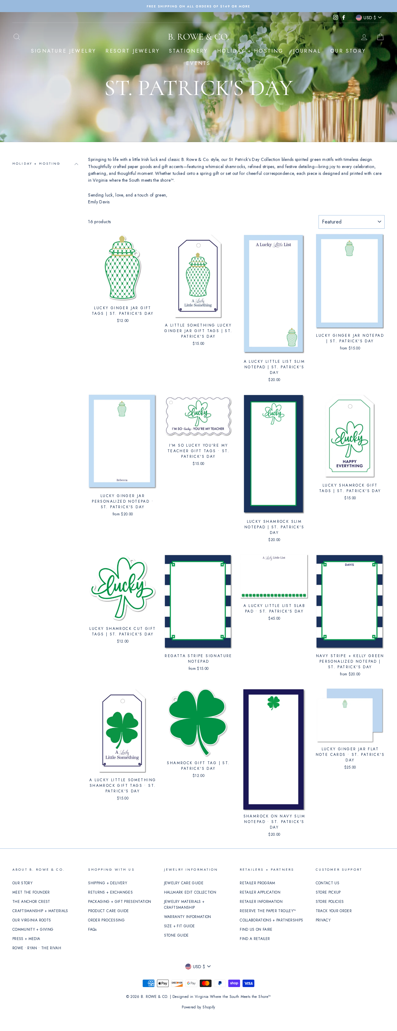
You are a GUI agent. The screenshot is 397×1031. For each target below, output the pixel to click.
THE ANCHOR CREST (31, 901)
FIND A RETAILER (255, 938)
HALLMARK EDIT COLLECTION (190, 892)
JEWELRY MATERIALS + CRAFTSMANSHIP (184, 904)
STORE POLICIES (330, 901)
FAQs (92, 929)
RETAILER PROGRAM (257, 883)
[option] (198, 6)
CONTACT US (328, 883)
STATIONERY (188, 50)
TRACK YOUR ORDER (334, 910)
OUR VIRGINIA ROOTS (31, 920)
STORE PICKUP (328, 892)
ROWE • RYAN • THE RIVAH (36, 948)
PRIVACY (323, 920)
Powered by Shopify (198, 1007)
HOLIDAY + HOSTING (250, 50)
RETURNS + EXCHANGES (110, 892)
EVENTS (198, 63)
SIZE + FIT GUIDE (179, 926)
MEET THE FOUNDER (31, 892)
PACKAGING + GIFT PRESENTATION (119, 901)
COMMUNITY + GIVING (32, 929)
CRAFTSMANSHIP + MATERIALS (40, 910)
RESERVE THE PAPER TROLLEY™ (268, 910)
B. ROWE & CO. (198, 36)
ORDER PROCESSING (106, 920)
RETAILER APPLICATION (260, 892)
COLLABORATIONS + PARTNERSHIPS (271, 920)
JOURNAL (307, 50)
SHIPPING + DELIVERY (107, 883)
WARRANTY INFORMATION (187, 916)
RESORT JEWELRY (132, 50)
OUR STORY (348, 50)
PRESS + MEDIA (26, 938)
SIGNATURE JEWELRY (63, 50)
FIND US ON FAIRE (256, 929)
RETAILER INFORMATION (261, 901)
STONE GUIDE (176, 935)
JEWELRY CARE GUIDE (183, 883)
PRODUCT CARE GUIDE (108, 910)
